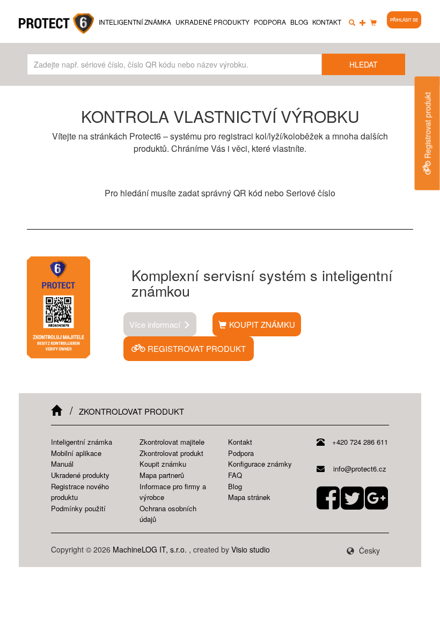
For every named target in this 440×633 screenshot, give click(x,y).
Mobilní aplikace (76, 453)
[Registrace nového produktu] (362, 22)
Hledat (363, 64)
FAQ (235, 475)
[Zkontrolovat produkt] (352, 22)
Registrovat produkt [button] (195, 348)
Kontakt (326, 21)
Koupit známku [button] (262, 324)
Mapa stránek (249, 497)
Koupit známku (163, 464)
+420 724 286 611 (359, 442)
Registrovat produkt (427, 126)
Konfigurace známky (260, 464)
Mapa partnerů (162, 475)
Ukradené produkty (212, 21)
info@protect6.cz (358, 468)
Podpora (270, 21)
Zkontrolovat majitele (172, 442)
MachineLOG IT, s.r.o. (150, 549)
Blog (299, 21)
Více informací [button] (155, 324)
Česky (368, 550)
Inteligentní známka (135, 21)
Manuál (62, 464)
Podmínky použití (78, 508)
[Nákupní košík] (373, 22)
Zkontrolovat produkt (171, 453)
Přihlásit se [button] (404, 20)
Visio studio (250, 549)
